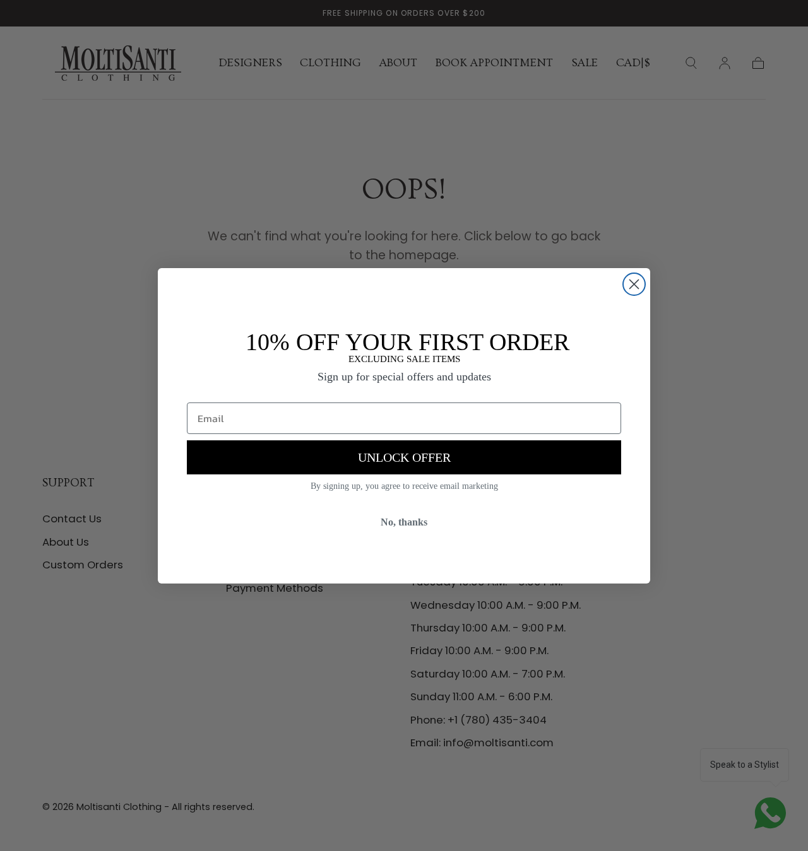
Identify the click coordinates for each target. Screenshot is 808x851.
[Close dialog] (634, 284)
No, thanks (404, 522)
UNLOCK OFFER (404, 457)
